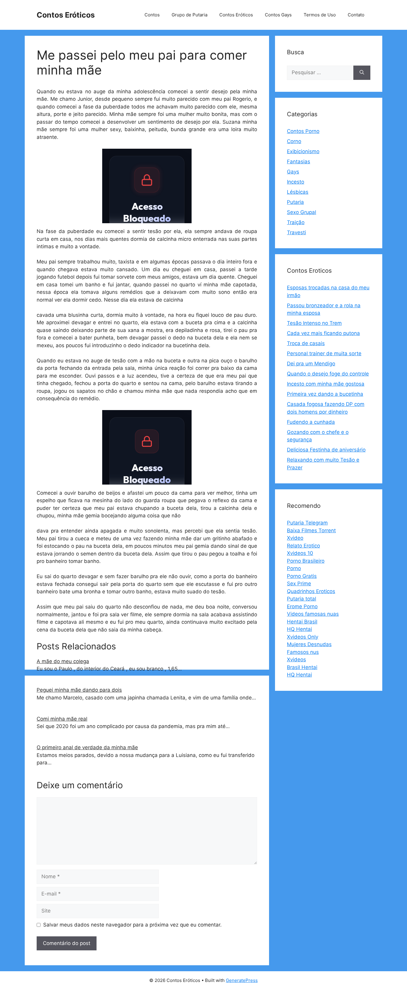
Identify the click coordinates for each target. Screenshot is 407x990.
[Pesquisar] (361, 73)
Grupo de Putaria (189, 15)
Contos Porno (303, 131)
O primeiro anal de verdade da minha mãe (87, 747)
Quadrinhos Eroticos (311, 591)
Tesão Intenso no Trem (314, 323)
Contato (356, 15)
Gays (293, 172)
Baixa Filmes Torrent (311, 530)
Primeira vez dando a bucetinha (325, 394)
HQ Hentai (299, 629)
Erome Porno (302, 606)
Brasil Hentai (302, 667)
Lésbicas (297, 192)
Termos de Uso (320, 15)
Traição (296, 222)
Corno (294, 141)
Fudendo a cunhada (311, 422)
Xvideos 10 (300, 553)
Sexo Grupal (301, 212)
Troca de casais (306, 343)
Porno (294, 568)
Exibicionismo (303, 151)
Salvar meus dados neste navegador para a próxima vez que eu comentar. (132, 925)
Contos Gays (278, 15)
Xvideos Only (302, 637)
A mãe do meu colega (63, 661)
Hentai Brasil (302, 622)
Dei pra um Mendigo (311, 364)
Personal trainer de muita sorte (324, 353)
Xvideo (295, 538)
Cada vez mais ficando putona (323, 333)
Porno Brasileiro (305, 561)
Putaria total (301, 599)
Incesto (295, 182)
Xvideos (296, 659)
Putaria (295, 202)
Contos (152, 15)
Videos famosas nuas (313, 614)
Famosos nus (303, 652)
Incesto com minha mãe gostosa (325, 384)
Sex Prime (299, 583)
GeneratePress (242, 980)
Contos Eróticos (66, 14)
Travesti (296, 232)
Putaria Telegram (307, 523)
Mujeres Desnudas (309, 644)
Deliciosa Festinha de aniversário (326, 450)
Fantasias (298, 162)
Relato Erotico (303, 546)
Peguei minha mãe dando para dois (79, 690)
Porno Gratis (302, 576)
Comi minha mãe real (62, 719)
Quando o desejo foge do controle (328, 374)
